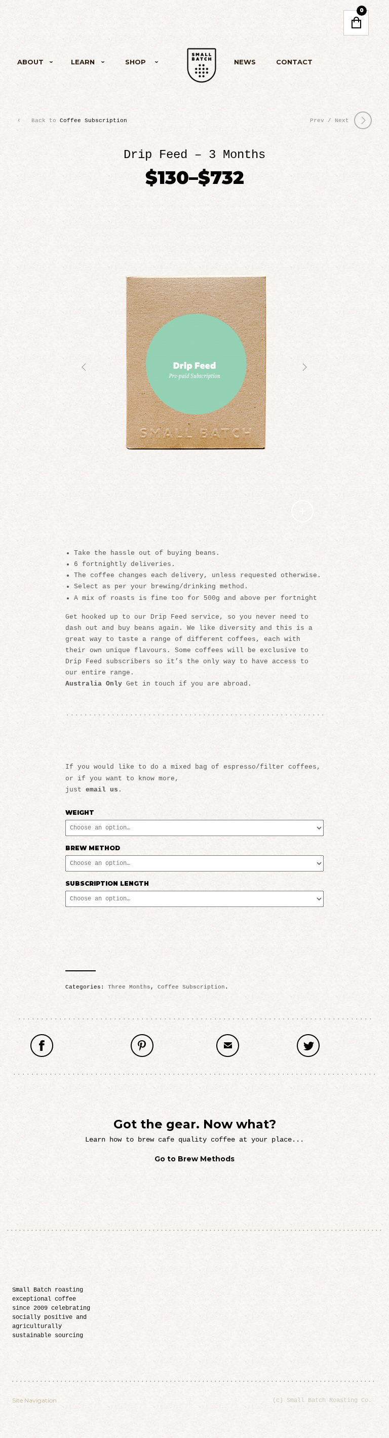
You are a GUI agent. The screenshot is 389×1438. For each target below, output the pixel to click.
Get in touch (150, 684)
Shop (128, 63)
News (245, 62)
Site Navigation (34, 1400)
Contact (294, 62)
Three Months (129, 987)
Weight (79, 812)
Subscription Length (107, 883)
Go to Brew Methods (194, 1158)
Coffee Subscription (93, 121)
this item (176, 1047)
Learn (76, 63)
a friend (260, 1047)
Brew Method (92, 848)
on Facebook (84, 1047)
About (30, 63)
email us (102, 789)
